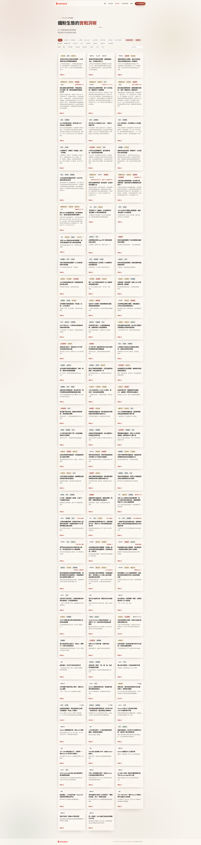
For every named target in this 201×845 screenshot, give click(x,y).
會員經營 (88, 43)
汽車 (103, 47)
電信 (97, 47)
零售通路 (70, 47)
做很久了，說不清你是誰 (116, 40)
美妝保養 (78, 47)
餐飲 (64, 47)
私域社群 (75, 43)
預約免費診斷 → (140, 3)
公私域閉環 (110, 43)
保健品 (91, 47)
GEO (82, 43)
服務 (105, 3)
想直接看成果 (129, 40)
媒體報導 (138, 40)
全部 (60, 40)
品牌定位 (95, 43)
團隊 (131, 3)
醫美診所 (85, 47)
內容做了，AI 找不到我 (99, 40)
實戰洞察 (117, 3)
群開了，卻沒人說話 (85, 40)
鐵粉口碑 (103, 43)
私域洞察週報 (125, 3)
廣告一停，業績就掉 (70, 40)
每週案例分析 (67, 43)
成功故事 (110, 3)
